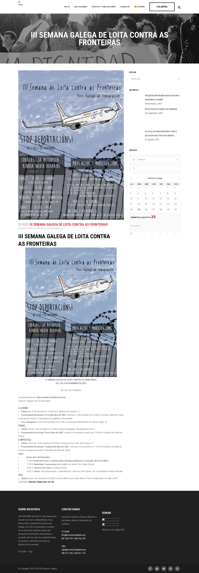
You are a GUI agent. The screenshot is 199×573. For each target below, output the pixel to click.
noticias (39, 228)
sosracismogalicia (54, 228)
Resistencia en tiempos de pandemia (161, 109)
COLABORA (162, 6)
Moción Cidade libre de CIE (41, 482)
